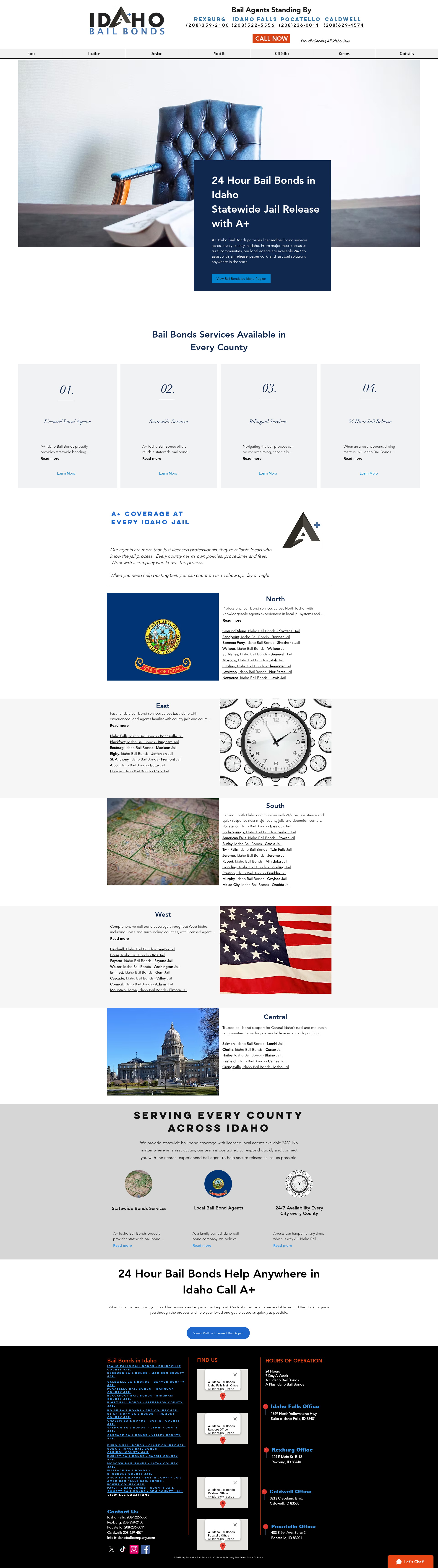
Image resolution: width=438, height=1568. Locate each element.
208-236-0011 (134, 1527)
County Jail (137, 1452)
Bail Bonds (134, 1456)
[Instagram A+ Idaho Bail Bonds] (134, 1549)
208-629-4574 (133, 1532)
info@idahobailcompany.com (131, 1537)
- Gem (152, 1491)
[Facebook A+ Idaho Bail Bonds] (145, 1549)
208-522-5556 (137, 1517)
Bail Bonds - (137, 1487)
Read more (50, 458)
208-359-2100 (133, 1522)
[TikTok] (122, 1549)
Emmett (115, 1491)
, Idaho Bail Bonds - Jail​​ (139, 771)
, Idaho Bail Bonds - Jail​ (257, 672)
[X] (111, 1549)
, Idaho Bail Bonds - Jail (261, 631)
